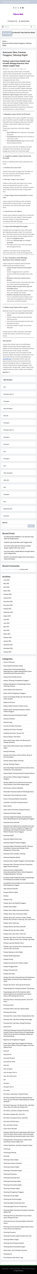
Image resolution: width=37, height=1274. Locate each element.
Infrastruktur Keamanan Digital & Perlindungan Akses (19, 791)
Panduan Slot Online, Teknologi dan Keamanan (17, 985)
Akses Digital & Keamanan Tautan (13, 666)
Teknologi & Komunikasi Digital (13, 1185)
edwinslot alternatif (9, 719)
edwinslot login (8, 722)
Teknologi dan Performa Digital (12, 1199)
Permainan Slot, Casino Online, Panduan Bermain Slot (19, 1016)
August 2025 (7, 616)
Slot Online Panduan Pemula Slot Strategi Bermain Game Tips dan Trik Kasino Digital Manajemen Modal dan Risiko (19, 1099)
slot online (7, 1090)
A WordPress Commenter (11, 569)
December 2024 (8, 645)
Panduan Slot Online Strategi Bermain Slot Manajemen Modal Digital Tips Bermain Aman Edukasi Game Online (19, 979)
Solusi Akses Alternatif (10, 1128)
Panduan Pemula (8, 959)
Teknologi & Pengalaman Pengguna (14, 1192)
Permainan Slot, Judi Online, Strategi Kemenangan (18, 1019)
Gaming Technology (9, 751)
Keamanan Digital (9, 835)
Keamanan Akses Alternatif (11, 822)
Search (4, 522)
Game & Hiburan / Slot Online (12, 737)
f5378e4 (6, 69)
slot (5, 387)
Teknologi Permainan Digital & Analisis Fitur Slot (17, 1236)
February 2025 (8, 637)
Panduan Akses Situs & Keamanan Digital (15, 914)
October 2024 (7, 652)
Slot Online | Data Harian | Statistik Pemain (16, 1094)
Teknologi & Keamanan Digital (12, 1181)
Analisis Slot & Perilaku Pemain (13, 677)
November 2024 (8, 648)
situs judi (6, 1051)
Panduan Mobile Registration (12, 956)
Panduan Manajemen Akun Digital (13, 952)
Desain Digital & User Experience (13, 689)
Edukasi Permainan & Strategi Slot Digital (15, 715)
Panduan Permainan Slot (11, 970)
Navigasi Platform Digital (11, 892)
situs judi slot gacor (9, 1058)
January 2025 (7, 641)
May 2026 (6, 583)
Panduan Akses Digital (10, 906)
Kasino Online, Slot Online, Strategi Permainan (17, 809)
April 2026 (6, 587)
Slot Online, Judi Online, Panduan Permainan (16, 1110)
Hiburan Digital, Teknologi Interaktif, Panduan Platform (19, 773)
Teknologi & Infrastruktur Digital (13, 1170)
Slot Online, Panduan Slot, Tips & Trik (14, 1114)
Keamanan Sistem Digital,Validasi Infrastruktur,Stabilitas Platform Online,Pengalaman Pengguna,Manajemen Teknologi (18, 872)
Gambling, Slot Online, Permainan (13, 729)
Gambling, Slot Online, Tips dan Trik (14, 733)
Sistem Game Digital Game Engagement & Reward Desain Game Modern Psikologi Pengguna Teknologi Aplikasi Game (19, 1045)
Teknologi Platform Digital (11, 1239)
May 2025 (6, 627)
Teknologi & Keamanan (10, 1174)
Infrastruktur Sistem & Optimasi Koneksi (15, 795)
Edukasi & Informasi (9, 702)
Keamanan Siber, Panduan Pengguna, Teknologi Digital (19, 861)
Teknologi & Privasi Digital (11, 1196)
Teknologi (6, 1156)
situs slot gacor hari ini (10, 1072)
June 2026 (6, 580)
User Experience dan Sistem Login (13, 1257)
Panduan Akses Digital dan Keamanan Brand (16, 910)
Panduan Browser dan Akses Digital (14, 930)
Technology (7, 1149)
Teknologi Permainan (10, 1232)
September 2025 (8, 612)
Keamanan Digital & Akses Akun (13, 839)
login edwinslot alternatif (11, 888)
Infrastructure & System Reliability (13, 788)
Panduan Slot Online (9, 974)
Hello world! (24, 569)
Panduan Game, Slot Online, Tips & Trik (15, 934)
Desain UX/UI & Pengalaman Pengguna (15, 693)
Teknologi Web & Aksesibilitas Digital (14, 1247)
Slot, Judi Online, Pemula (11, 1125)
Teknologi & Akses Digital (11, 1160)
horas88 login (7, 359)
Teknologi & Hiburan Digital (11, 1167)
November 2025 (8, 605)
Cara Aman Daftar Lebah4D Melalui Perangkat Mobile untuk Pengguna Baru (17, 2)
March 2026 (7, 591)
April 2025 (6, 630)
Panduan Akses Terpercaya (11, 923)
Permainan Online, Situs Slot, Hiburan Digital (16, 1009)
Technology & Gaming (10, 1152)
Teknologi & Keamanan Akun (12, 1178)
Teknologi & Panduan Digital (12, 1188)
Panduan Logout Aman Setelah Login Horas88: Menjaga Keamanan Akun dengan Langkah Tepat (16, 63)
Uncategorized (8, 1254)
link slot (6, 415)
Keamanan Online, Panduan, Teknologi (14, 854)
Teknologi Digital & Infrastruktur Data (14, 1203)
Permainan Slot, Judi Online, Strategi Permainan (17, 1023)
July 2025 (6, 619)
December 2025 (8, 601)
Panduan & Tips (8, 899)
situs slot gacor (8, 408)
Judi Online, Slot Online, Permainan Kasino (16, 802)
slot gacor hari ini (9, 394)
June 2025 (6, 623)
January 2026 (7, 598)
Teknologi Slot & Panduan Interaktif (14, 1243)
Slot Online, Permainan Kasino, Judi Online (16, 1118)
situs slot (6, 444)
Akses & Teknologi (9, 662)
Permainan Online (9, 1005)
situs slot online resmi (10, 1076)
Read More (6, 372)
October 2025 (7, 609)
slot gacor (6, 401)
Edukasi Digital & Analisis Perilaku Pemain (16, 706)
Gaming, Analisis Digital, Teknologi (13, 760)
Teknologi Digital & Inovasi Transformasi (15, 1206)
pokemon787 (7, 1027)
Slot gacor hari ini (9, 430)
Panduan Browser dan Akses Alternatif (15, 926)
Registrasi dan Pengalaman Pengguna (14, 1040)
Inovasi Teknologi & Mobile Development (15, 799)
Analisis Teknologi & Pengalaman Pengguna (16, 680)
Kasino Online (7, 806)
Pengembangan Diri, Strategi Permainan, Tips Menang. (19, 988)
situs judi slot (7, 1054)
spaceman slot (8, 509)
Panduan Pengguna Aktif (10, 966)
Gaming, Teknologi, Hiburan (11, 764)
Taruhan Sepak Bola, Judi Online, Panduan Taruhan (18, 1145)
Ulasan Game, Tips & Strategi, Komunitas (15, 1250)
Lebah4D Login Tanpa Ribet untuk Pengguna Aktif (18, 542)
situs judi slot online (9, 1061)
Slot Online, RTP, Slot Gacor (11, 1121)
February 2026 (8, 594)
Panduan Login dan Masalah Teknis (14, 943)
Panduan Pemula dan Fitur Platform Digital (16, 963)
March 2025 (7, 634)
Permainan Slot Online (10, 1012)
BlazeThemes (19, 1270)
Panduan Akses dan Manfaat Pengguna (15, 903)
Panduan (6, 896)
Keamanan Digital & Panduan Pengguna (15, 843)
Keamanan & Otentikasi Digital (12, 813)
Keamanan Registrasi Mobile (12, 857)
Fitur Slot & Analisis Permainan (12, 726)
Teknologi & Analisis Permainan (13, 1163)
